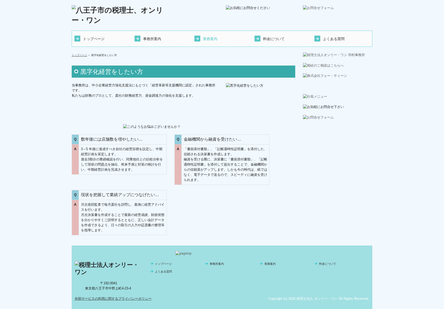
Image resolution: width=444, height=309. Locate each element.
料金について (274, 39)
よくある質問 (334, 39)
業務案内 (210, 39)
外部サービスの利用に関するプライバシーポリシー (113, 299)
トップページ (94, 39)
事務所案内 (152, 39)
